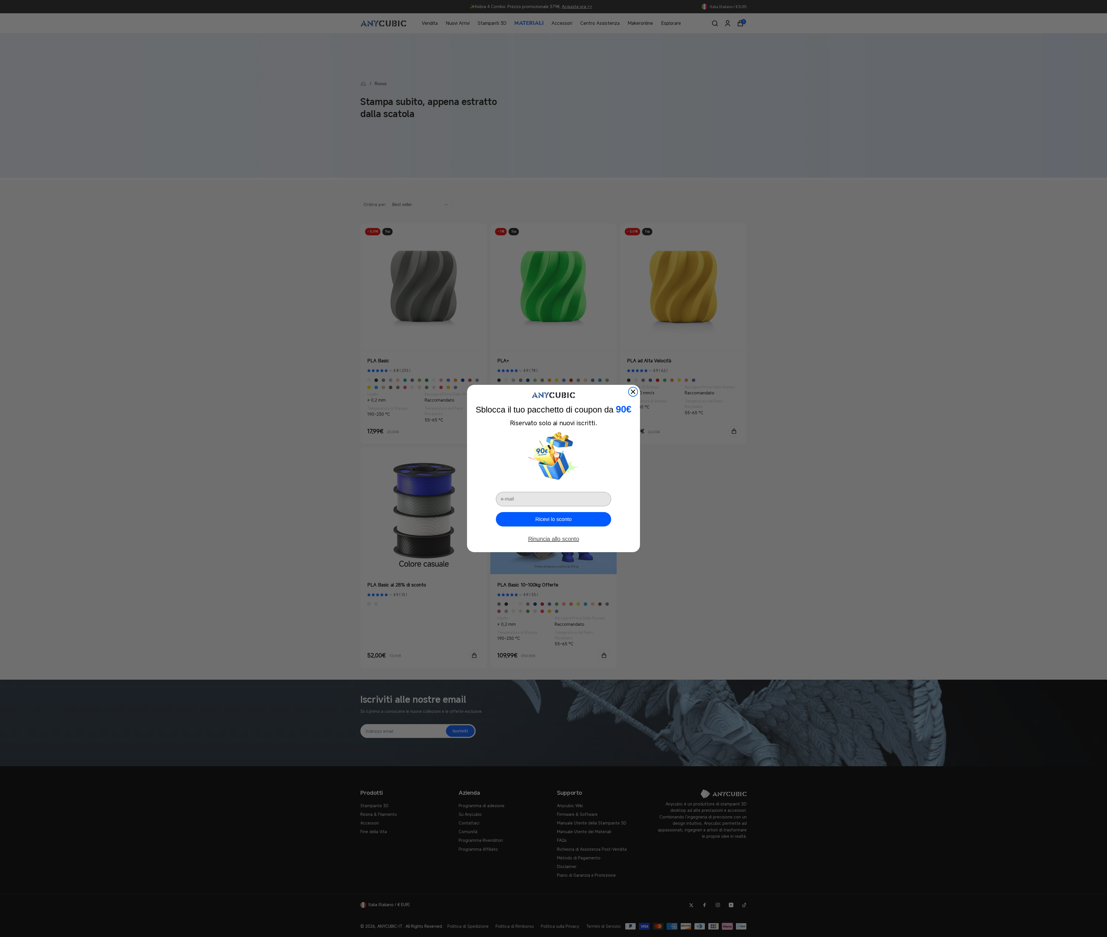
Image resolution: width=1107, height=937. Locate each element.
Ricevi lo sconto (553, 519)
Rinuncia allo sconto (553, 539)
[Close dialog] (633, 391)
